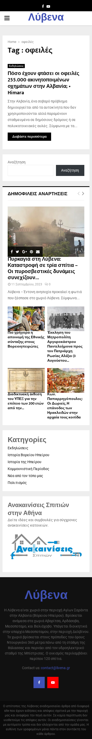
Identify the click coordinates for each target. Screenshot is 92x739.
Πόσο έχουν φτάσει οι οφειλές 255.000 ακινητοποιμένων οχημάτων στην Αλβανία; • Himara (43, 83)
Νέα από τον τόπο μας (25, 476)
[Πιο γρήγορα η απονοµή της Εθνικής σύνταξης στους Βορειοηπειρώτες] (26, 318)
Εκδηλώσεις (16, 65)
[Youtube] (53, 682)
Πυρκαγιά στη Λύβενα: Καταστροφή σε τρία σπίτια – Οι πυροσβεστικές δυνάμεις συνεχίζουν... (43, 268)
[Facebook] (39, 682)
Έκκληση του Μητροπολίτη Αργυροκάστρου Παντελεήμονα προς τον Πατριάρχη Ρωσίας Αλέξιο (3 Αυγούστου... (65, 346)
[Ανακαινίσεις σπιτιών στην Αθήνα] (46, 560)
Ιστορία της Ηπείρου (24, 462)
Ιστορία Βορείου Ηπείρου (28, 455)
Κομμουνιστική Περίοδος (28, 469)
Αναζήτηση (17, 162)
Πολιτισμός (17, 483)
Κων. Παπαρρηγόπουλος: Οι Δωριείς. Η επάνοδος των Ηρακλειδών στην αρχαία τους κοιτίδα (65, 405)
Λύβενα (46, 18)
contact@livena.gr (55, 668)
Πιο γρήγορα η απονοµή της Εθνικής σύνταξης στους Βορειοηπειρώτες (26, 339)
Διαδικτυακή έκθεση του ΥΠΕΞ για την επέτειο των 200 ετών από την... (26, 401)
